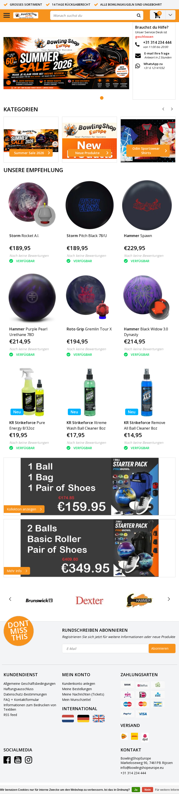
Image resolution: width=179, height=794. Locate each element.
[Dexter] (89, 600)
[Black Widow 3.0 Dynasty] (147, 298)
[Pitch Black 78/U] (89, 205)
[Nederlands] (68, 721)
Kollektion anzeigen (21, 509)
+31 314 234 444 (133, 773)
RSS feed (10, 715)
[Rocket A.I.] (32, 205)
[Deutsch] (83, 721)
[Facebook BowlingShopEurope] (7, 761)
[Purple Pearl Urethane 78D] (32, 298)
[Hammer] (140, 600)
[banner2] (89, 548)
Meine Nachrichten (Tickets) (83, 694)
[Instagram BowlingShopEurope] (28, 761)
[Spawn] (147, 205)
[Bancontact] (158, 704)
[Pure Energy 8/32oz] (32, 392)
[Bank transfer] (127, 685)
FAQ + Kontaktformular (21, 699)
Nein (148, 789)
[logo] (30, 15)
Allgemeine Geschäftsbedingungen (29, 683)
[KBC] (158, 694)
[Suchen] (138, 15)
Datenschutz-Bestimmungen (25, 694)
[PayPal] (127, 713)
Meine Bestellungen (77, 689)
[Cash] (158, 685)
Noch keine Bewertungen (29, 255)
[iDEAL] (143, 694)
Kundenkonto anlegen (78, 683)
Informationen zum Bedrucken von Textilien (29, 707)
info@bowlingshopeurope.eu (142, 767)
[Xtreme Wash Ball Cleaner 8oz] (89, 392)
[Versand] (123, 736)
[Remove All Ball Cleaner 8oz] (147, 392)
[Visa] (143, 713)
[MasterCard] (143, 704)
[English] (99, 721)
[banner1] (89, 487)
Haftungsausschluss (18, 689)
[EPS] (127, 694)
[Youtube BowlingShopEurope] (17, 761)
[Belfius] (143, 685)
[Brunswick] (39, 600)
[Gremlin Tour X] (89, 298)
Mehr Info (14, 571)
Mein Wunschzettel (76, 699)
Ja (136, 789)
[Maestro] (127, 704)
